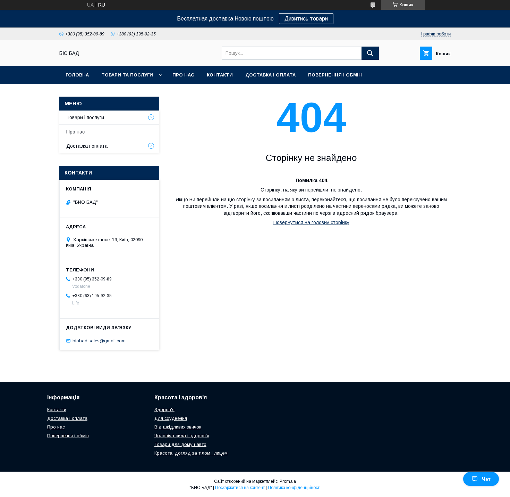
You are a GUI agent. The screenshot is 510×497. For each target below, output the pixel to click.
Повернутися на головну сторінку (311, 222)
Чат (486, 479)
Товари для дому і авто (180, 444)
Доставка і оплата (270, 75)
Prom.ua (288, 481)
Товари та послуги (127, 75)
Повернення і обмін (335, 75)
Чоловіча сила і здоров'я (181, 435)
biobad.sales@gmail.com (99, 340)
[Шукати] (370, 53)
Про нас (183, 75)
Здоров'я (164, 409)
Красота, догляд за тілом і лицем (191, 453)
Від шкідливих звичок (177, 427)
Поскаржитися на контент (240, 487)
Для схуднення (170, 418)
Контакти (220, 75)
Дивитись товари (306, 19)
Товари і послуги (85, 117)
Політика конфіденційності (294, 487)
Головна (77, 75)
